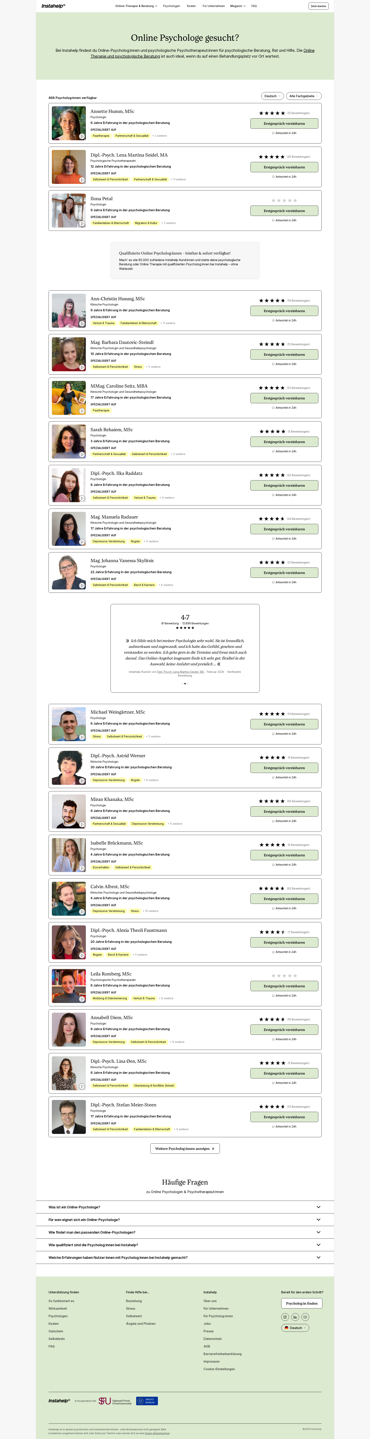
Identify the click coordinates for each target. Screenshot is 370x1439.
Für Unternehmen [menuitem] (214, 6)
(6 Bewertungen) (299, 844)
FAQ (52, 1346)
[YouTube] (305, 1317)
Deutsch (271, 96)
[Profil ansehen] (69, 123)
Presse (209, 1331)
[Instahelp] (53, 6)
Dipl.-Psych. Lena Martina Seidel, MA (129, 155)
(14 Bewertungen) (298, 300)
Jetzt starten (318, 6)
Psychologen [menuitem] (171, 6)
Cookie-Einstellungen (219, 1369)
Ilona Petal (102, 198)
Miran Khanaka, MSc (112, 799)
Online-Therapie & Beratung (134, 6)
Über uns (210, 1301)
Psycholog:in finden (302, 1303)
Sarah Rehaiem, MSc (112, 429)
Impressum (212, 1361)
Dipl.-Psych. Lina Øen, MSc (119, 1061)
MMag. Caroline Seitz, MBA (119, 386)
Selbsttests (57, 1339)
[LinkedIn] (295, 1317)
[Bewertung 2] (185, 683)
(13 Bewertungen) (298, 714)
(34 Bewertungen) (298, 518)
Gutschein (56, 1331)
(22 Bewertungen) (298, 475)
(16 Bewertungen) (298, 1019)
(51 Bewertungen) (298, 1106)
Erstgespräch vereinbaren (284, 123)
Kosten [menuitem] (191, 6)
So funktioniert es (61, 1301)
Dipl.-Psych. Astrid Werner (118, 755)
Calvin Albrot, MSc (110, 886)
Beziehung (134, 1301)
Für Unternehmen (216, 1308)
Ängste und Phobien (141, 1324)
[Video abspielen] (82, 136)
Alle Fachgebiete (301, 96)
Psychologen (58, 1316)
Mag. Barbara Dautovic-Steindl (122, 342)
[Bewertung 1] (182, 683)
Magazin (236, 6)
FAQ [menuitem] (254, 6)
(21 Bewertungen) (298, 562)
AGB (207, 1346)
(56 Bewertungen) (299, 801)
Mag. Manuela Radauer (114, 517)
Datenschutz (213, 1339)
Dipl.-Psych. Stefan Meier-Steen (123, 1105)
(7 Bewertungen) (299, 932)
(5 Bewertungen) (299, 431)
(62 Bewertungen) (298, 888)
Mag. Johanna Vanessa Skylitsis (122, 560)
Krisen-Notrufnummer (157, 1433)
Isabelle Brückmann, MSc (117, 843)
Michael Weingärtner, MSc (118, 712)
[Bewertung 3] (187, 683)
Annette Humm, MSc (112, 111)
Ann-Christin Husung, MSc (118, 298)
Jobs (207, 1324)
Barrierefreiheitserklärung (223, 1354)
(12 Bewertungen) (298, 113)
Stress (130, 1308)
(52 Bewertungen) (298, 387)
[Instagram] (285, 1317)
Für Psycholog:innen (218, 1316)
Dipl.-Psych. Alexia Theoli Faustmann (129, 930)
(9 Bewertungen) (299, 757)
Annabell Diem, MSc (112, 1017)
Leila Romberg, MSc (111, 974)
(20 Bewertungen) (298, 156)
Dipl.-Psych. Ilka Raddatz (116, 473)
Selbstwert (134, 1316)
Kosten (54, 1324)
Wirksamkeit (58, 1308)
